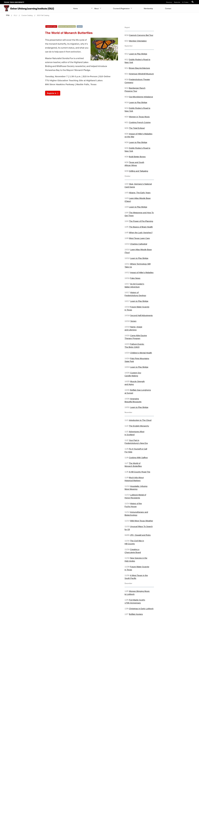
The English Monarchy (139, 426)
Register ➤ (51, 93)
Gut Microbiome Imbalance (141, 97)
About (96, 8)
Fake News (135, 278)
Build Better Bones (137, 157)
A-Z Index (185, 2)
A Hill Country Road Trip (139, 472)
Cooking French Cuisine (140, 122)
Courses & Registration (121, 8)
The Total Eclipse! (137, 128)
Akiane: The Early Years (139, 193)
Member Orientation (138, 41)
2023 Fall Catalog (43, 15)
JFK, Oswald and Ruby (140, 535)
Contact (168, 8)
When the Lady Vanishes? (141, 233)
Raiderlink (177, 2)
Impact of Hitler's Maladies (141, 272)
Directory (169, 2)
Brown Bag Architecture (139, 68)
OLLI (15, 15)
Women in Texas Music (139, 117)
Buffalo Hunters (136, 614)
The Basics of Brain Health (141, 227)
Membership (148, 8)
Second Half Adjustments (141, 315)
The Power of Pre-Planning (141, 221)
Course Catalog (27, 15)
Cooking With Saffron (138, 457)
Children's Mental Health (141, 353)
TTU (7, 15)
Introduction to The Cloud (140, 420)
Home (75, 8)
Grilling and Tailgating (138, 171)
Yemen (133, 321)
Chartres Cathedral (138, 244)
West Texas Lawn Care (139, 238)
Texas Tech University (14, 2)
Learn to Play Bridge (138, 54)
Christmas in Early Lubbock (141, 609)
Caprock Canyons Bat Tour (141, 35)
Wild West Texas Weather (141, 521)
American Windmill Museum (141, 74)
